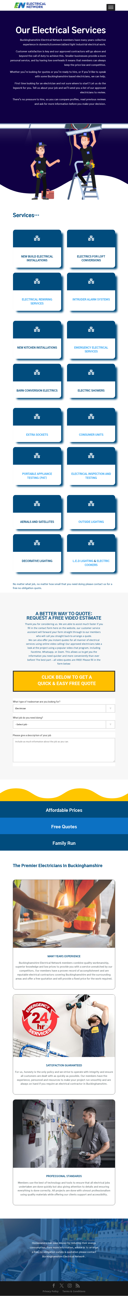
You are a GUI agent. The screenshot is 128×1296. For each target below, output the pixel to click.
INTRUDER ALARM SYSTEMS (91, 299)
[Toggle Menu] (111, 7)
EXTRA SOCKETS (37, 435)
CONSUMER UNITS (91, 435)
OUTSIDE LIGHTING (91, 522)
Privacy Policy (50, 1291)
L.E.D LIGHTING (83, 561)
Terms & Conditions (73, 1291)
